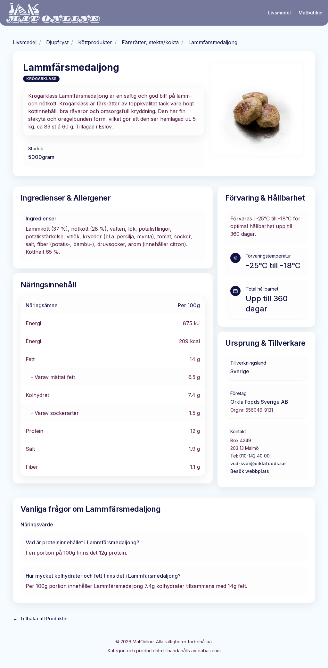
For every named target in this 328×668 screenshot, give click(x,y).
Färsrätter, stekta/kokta (150, 42)
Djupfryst (57, 42)
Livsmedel (279, 12)
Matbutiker (311, 12)
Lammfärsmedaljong (212, 42)
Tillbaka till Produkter (40, 618)
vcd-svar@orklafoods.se (258, 463)
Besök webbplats (249, 471)
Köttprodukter (95, 42)
